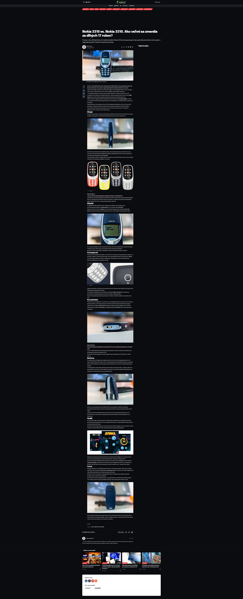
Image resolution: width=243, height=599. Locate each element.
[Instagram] (89, 580)
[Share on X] (128, 47)
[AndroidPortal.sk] (121, 2)
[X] (85, 2)
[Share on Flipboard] (130, 47)
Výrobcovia (116, 9)
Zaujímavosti (148, 9)
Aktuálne (85, 9)
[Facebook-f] (86, 580)
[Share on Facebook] (126, 47)
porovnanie (101, 526)
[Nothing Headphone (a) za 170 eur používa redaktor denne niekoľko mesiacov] (111, 558)
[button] (156, 2)
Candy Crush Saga (92, 462)
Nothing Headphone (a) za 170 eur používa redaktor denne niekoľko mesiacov (111, 567)
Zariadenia (132, 9)
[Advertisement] (121, 20)
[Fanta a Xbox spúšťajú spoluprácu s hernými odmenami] (91, 558)
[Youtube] (92, 580)
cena (92, 526)
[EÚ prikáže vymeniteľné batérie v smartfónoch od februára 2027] (151, 558)
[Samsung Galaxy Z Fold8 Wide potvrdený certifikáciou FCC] (131, 558)
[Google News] (88, 2)
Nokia (91, 9)
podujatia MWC (123, 98)
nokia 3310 (96, 526)
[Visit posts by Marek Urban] (84, 47)
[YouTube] (86, 2)
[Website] (132, 538)
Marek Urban (89, 46)
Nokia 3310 (102, 9)
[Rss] (90, 2)
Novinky (109, 9)
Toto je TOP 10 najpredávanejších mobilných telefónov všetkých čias (104, 195)
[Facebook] (83, 2)
